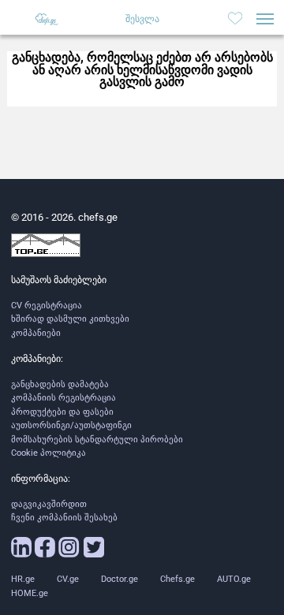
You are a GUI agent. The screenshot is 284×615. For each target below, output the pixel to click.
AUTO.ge (234, 579)
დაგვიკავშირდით (49, 504)
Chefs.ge (177, 579)
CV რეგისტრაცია (46, 305)
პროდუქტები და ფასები (62, 412)
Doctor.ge (119, 579)
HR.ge (23, 579)
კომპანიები (36, 333)
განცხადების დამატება (60, 384)
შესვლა (142, 18)
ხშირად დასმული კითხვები (70, 319)
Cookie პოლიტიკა (48, 453)
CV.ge (68, 579)
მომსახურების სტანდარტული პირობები (97, 439)
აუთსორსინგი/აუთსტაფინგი (71, 425)
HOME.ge (29, 593)
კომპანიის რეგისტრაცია (63, 398)
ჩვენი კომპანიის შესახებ (64, 517)
